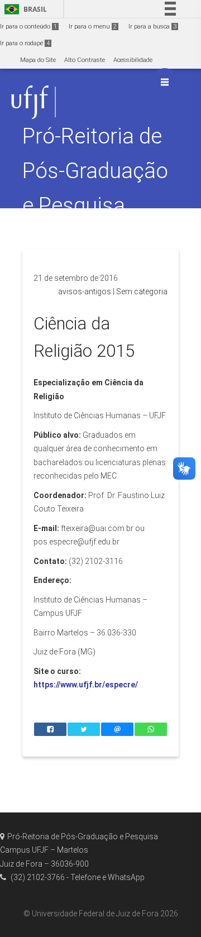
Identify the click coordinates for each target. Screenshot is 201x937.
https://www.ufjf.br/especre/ (86, 684)
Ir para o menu (93, 26)
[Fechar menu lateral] (165, 82)
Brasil (23, 9)
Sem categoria (142, 291)
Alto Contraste (84, 60)
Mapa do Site (38, 60)
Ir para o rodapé (25, 43)
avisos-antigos (84, 291)
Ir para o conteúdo (28, 26)
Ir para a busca (152, 26)
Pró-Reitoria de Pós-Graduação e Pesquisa (95, 170)
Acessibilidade (132, 60)
